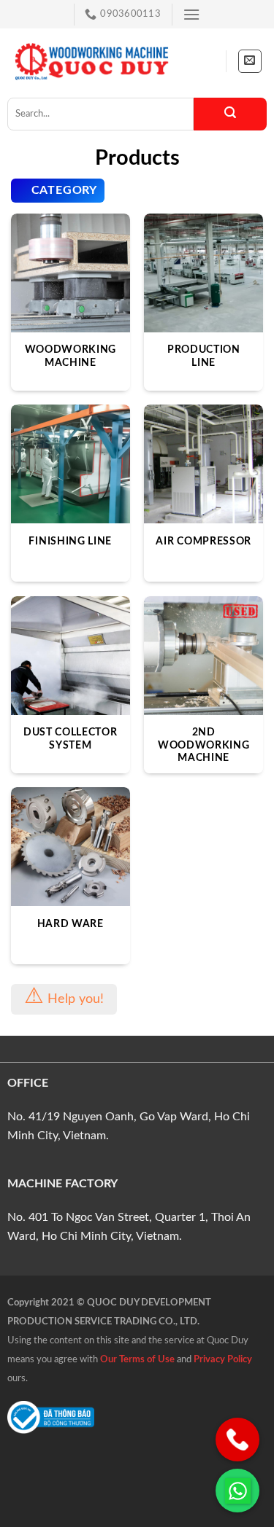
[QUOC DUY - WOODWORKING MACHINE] (91, 62)
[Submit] (230, 114)
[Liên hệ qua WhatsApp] (237, 1490)
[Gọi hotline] (237, 1439)
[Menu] (191, 14)
